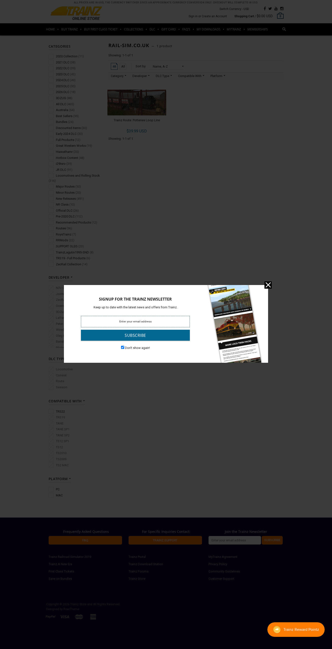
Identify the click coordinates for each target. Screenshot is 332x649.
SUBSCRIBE (135, 335)
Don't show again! (137, 348)
